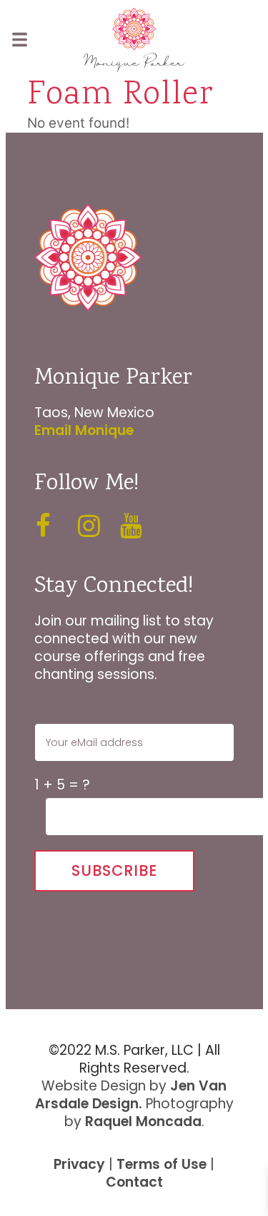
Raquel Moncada (143, 1121)
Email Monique (84, 430)
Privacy (79, 1164)
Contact (134, 1182)
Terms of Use (161, 1164)
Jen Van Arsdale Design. (131, 1094)
